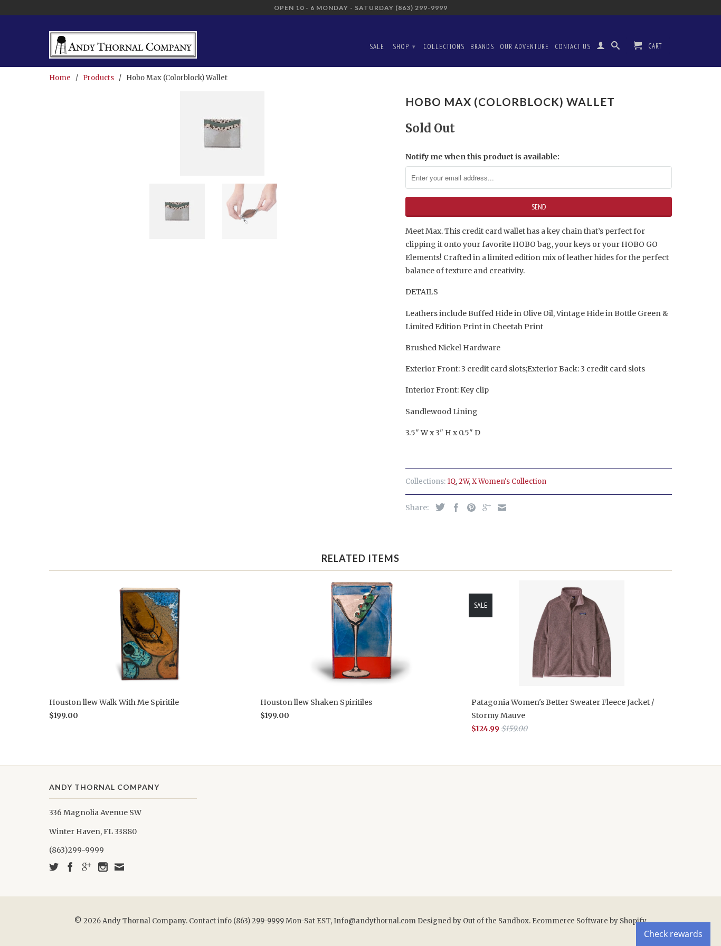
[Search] (615, 47)
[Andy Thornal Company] (123, 41)
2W (464, 481)
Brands (482, 46)
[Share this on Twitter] (437, 507)
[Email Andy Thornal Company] (119, 867)
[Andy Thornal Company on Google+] (86, 867)
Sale (376, 46)
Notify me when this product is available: (482, 156)
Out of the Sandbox (496, 920)
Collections (443, 46)
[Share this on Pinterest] (469, 507)
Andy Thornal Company (144, 920)
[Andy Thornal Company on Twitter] (54, 867)
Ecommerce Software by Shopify (589, 920)
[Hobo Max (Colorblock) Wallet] (222, 133)
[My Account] (600, 47)
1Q (451, 481)
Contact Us (573, 46)
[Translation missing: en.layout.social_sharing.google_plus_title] (484, 507)
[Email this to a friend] (499, 507)
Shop (404, 46)
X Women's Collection (509, 481)
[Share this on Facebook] (453, 507)
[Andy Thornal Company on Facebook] (70, 867)
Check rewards (673, 934)
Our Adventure (524, 46)
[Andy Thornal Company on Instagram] (103, 867)
